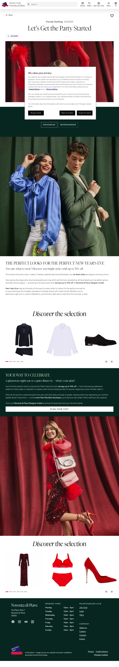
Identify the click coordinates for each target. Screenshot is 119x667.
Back (11, 15)
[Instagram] (19, 622)
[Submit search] (28, 4)
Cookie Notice (102, 651)
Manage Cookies (101, 655)
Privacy (91, 651)
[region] (60, 93)
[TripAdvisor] (26, 622)
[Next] (111, 361)
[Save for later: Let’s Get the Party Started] (112, 16)
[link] (17, 4)
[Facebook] (13, 622)
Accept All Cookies (84, 113)
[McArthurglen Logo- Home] (5, 4)
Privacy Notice (52, 89)
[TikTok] (32, 622)
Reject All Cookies (67, 113)
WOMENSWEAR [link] (68, 125)
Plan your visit (59, 409)
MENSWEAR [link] (49, 125)
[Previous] (106, 361)
